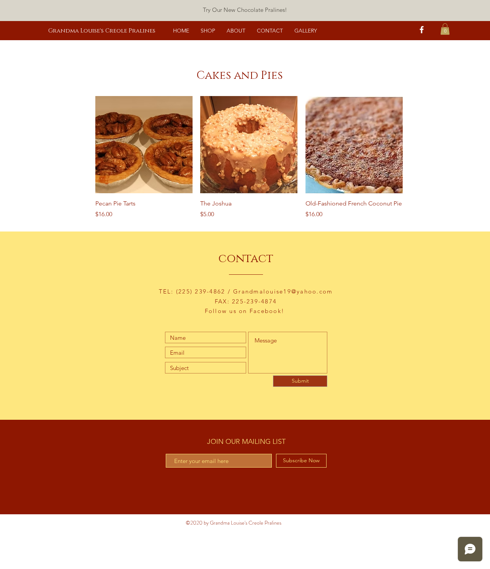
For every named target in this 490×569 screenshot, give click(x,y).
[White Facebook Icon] (421, 29)
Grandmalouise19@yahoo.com (283, 291)
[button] (445, 29)
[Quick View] (144, 144)
